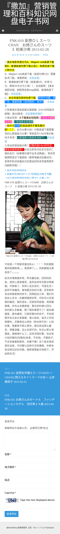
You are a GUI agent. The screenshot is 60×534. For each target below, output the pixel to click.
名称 (8, 454)
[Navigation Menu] (57, 31)
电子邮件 (10, 467)
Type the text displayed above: (37, 500)
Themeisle (49, 528)
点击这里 (34, 78)
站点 (7, 480)
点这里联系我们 (33, 113)
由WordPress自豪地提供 (16, 528)
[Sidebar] (3, 31)
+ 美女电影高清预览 (15, 170)
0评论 (45, 55)
